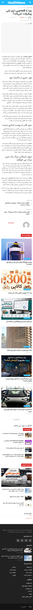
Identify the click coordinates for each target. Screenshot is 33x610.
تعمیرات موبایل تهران (27, 586)
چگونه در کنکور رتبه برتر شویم (17, 496)
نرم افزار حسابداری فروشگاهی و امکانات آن (19, 321)
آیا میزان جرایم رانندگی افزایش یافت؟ (15, 448)
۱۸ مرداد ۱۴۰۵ (28, 383)
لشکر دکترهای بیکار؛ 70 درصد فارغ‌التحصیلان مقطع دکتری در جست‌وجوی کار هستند (13, 455)
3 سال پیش (20, 437)
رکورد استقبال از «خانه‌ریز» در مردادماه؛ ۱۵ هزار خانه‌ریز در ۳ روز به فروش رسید (13, 490)
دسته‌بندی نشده (28, 575)
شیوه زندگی (13, 570)
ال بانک (30, 591)
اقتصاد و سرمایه (21, 7)
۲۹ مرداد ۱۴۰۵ (20, 506)
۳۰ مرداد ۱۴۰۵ (20, 498)
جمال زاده (22, 17)
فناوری (14, 575)
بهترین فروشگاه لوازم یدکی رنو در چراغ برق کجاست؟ (19, 263)
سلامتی (14, 567)
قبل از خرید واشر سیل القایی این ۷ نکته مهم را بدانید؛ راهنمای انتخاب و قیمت (17, 482)
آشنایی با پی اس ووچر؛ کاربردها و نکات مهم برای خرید (13, 504)
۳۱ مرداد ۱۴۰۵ (27, 485)
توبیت (30, 594)
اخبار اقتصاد (29, 583)
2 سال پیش (20, 450)
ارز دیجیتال (29, 567)
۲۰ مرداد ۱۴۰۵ (28, 352)
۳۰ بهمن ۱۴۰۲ (13, 17)
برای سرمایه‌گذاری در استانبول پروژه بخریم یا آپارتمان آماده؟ (19, 380)
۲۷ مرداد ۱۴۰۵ (28, 266)
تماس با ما (23, 607)
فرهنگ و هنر (13, 572)
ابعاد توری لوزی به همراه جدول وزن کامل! (19, 350)
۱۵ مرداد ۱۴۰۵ (28, 414)
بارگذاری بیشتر (16, 419)
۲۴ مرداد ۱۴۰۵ (28, 324)
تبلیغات (30, 607)
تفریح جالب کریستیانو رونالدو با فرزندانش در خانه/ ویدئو (13, 434)
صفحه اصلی (29, 7)
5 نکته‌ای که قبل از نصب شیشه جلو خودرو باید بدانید (18, 410)
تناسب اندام (29, 572)
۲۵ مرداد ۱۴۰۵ (28, 295)
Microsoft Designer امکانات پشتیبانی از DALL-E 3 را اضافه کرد (14, 441)
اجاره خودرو (29, 518)
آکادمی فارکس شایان (27, 597)
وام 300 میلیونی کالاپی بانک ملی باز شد (20, 293)
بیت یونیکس (29, 589)
